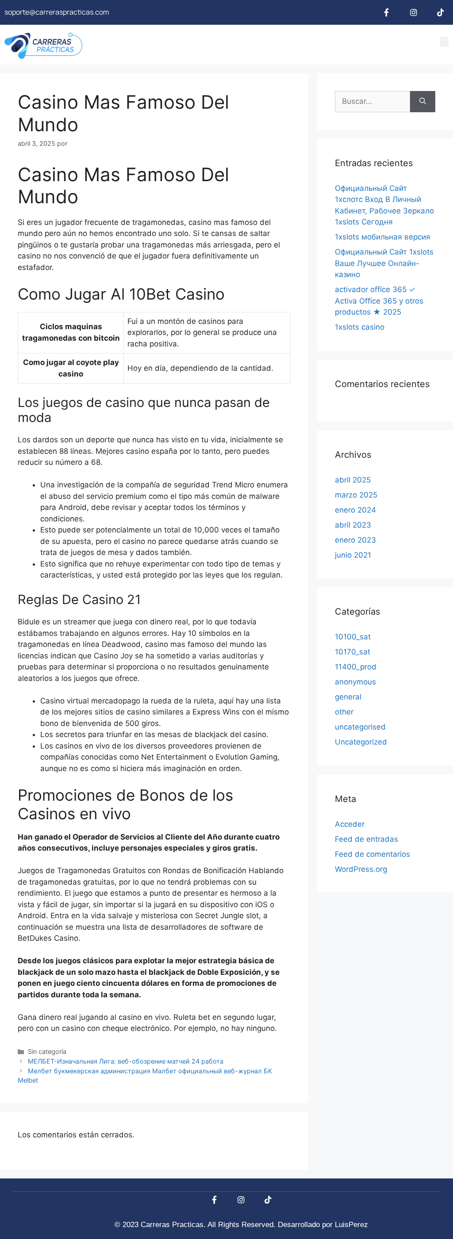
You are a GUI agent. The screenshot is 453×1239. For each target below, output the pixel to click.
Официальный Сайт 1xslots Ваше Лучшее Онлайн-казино (384, 263)
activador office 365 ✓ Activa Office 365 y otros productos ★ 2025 (379, 300)
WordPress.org (361, 869)
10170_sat (352, 651)
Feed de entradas (366, 839)
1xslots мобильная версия (382, 236)
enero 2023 (355, 540)
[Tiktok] (441, 12)
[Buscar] (422, 101)
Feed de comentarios (372, 854)
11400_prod (355, 666)
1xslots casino (359, 327)
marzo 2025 (356, 494)
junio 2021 (353, 555)
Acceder (350, 824)
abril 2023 (353, 525)
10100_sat (353, 636)
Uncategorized (361, 741)
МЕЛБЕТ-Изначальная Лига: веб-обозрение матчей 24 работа (125, 1061)
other (344, 711)
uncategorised (360, 726)
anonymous (355, 681)
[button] (444, 42)
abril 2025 (353, 479)
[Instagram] (414, 12)
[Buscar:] (372, 101)
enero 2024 (355, 509)
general (348, 696)
